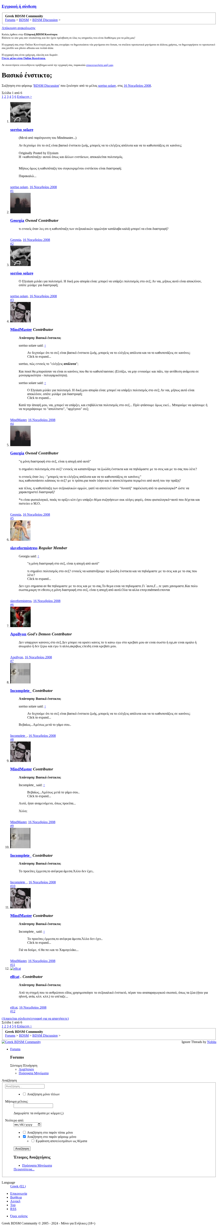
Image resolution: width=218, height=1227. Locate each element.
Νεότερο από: (14, 1120)
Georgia (17, 220)
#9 (12, 826)
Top (13, 1205)
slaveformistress (23, 548)
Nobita (211, 1042)
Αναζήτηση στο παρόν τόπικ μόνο (49, 1132)
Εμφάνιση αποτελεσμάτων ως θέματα (61, 1141)
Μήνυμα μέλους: (16, 1101)
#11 (12, 965)
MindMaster (21, 329)
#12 (12, 1011)
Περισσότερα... (24, 1169)
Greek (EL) (18, 1186)
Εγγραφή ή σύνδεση (19, 6)
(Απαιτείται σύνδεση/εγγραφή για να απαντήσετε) (35, 1018)
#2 (12, 243)
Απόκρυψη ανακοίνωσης (18, 28)
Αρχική (15, 1201)
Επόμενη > (24, 96)
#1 (12, 191)
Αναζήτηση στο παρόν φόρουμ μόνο (51, 1137)
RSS (13, 1209)
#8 (12, 739)
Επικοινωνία (18, 1193)
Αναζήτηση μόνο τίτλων (43, 1094)
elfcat (14, 976)
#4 (12, 424)
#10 (12, 886)
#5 (12, 518)
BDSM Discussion (46, 85)
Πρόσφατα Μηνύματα (34, 1073)
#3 (12, 300)
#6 (12, 604)
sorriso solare (107, 85)
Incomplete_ (21, 690)
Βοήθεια (16, 1197)
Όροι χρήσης (19, 1216)
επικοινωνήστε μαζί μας (99, 65)
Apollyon (18, 634)
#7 (12, 661)
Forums (15, 1049)
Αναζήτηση (26, 1069)
